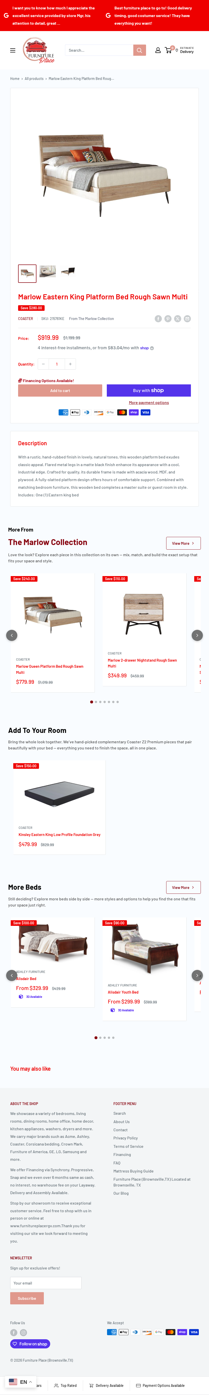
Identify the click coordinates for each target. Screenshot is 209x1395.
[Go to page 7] (117, 702)
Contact (120, 1129)
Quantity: (26, 363)
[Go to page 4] (104, 702)
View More (180, 543)
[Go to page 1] (91, 701)
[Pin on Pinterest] (168, 318)
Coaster (26, 318)
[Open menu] (12, 50)
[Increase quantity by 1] (70, 364)
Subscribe (27, 1298)
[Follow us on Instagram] (23, 1332)
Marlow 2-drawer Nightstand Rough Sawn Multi (142, 663)
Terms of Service (128, 1146)
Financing (122, 1154)
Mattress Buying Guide (133, 1170)
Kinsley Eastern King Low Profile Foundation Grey (59, 834)
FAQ (116, 1162)
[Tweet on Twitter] (177, 318)
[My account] (158, 50)
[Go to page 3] (100, 702)
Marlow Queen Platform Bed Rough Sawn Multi (49, 669)
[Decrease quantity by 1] (43, 364)
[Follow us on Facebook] (13, 1332)
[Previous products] (11, 635)
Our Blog (121, 1193)
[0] (168, 50)
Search (119, 1113)
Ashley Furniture (30, 972)
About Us (121, 1121)
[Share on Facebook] (158, 318)
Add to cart (60, 390)
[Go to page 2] (96, 702)
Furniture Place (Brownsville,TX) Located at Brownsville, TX (152, 1182)
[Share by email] (187, 318)
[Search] (139, 50)
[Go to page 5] (109, 702)
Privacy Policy (125, 1137)
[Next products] (197, 635)
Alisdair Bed (26, 978)
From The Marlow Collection (91, 318)
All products (34, 78)
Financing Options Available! (48, 380)
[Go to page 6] (113, 702)
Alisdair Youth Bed (123, 992)
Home (15, 78)
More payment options (149, 402)
